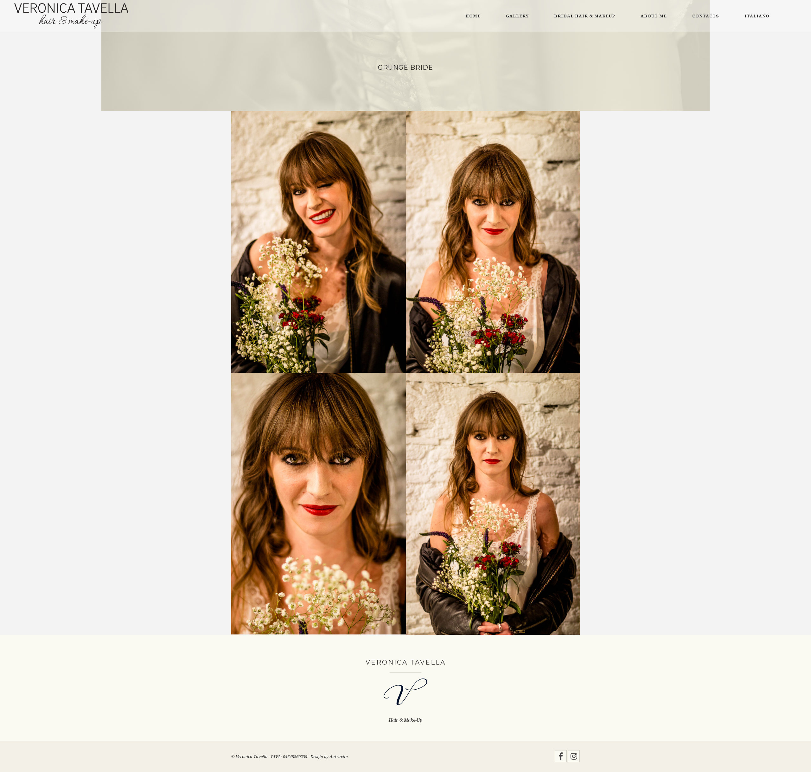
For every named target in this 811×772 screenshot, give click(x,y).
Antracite (338, 756)
